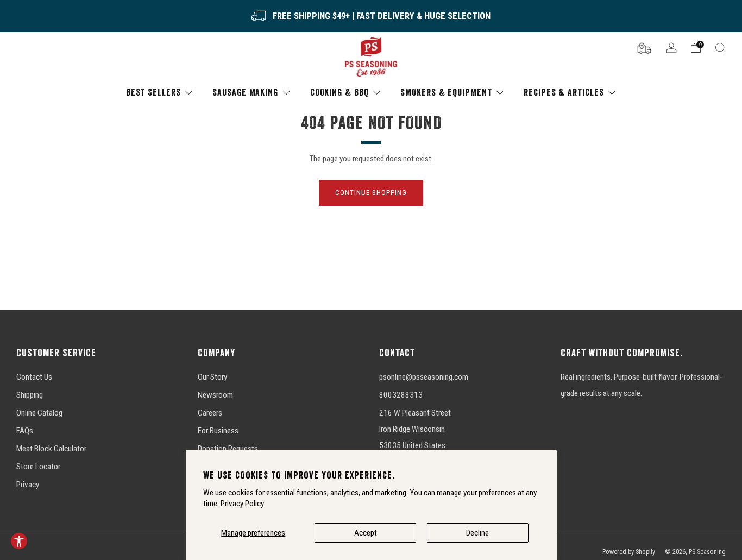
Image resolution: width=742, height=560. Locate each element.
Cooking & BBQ (339, 92)
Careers (210, 413)
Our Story (212, 377)
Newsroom (215, 395)
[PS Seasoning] (371, 57)
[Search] (720, 47)
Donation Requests (228, 449)
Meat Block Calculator (51, 449)
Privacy (27, 484)
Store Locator (38, 466)
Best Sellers (153, 92)
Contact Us (34, 377)
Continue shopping (371, 192)
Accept (365, 533)
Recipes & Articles (563, 92)
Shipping (29, 395)
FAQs (24, 431)
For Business (218, 431)
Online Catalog (39, 413)
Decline (477, 533)
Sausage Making (245, 92)
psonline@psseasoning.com (423, 377)
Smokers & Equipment (446, 92)
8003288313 (401, 395)
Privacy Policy (242, 503)
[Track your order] (644, 47)
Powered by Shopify (628, 552)
